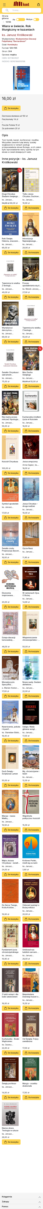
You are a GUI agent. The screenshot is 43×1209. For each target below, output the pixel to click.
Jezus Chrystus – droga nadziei (30, 505)
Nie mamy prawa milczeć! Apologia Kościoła (10, 418)
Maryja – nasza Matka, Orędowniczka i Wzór (9, 817)
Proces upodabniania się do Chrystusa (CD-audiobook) (31, 284)
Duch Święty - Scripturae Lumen (10, 772)
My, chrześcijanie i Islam (30, 772)
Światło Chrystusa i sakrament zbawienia (10, 373)
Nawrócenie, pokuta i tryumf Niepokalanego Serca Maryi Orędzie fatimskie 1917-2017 (11, 728)
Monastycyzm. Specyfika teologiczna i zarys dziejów (10, 683)
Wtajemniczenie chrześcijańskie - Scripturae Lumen (30, 638)
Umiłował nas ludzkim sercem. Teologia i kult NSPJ (31, 950)
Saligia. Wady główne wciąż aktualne (28, 728)
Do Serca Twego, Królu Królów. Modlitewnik (10, 906)
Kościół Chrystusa (10, 461)
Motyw (29, 19)
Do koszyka (13, 108)
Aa (14, 19)
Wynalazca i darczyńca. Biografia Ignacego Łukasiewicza (10, 329)
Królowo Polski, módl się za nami (29, 861)
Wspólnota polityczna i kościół (31, 817)
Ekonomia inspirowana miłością (7, 594)
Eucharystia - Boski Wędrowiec (10, 1040)
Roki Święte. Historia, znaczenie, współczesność (11, 239)
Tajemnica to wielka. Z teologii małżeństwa (11, 284)
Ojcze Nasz (27, 548)
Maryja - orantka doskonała (29, 1084)
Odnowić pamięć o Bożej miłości (30, 906)
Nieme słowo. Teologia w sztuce (10, 1129)
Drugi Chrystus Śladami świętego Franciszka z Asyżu (10, 195)
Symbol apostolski (10, 504)
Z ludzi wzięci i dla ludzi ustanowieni (10, 995)
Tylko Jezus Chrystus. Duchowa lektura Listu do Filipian (31, 195)
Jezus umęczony (30, 461)
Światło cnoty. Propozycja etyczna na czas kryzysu (11, 549)
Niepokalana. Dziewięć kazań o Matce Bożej (30, 995)
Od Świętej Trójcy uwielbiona (30, 1040)
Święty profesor (9, 1083)
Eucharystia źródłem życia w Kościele (31, 418)
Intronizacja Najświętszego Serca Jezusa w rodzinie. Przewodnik (29, 239)
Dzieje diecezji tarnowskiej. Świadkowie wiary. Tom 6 (10, 638)
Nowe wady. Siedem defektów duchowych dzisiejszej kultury (31, 683)
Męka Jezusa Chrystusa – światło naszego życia (10, 861)
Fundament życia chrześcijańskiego (10, 950)
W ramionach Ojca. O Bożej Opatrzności (30, 594)
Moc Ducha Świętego (27, 373)
